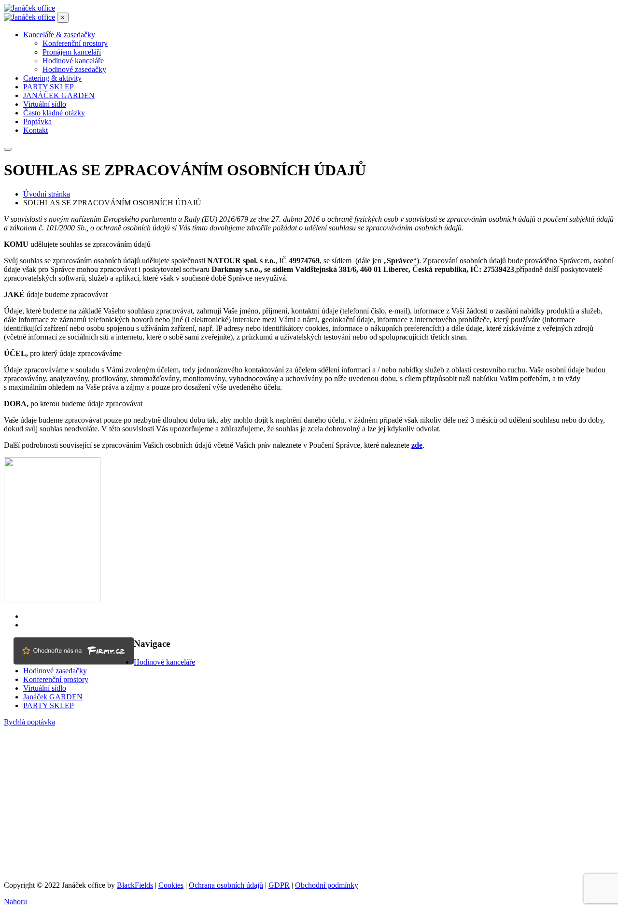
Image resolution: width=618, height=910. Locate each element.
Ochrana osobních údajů (226, 885)
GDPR (279, 885)
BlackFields (135, 885)
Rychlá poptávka (29, 722)
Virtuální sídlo (44, 688)
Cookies (170, 885)
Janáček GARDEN (53, 697)
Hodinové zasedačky (55, 671)
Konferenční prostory (55, 679)
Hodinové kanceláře (164, 662)
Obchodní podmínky (326, 885)
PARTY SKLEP (48, 705)
